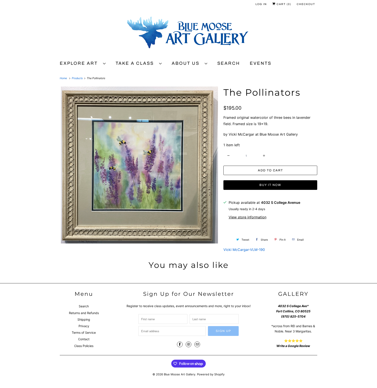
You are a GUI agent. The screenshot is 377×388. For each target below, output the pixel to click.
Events (260, 63)
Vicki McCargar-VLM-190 (244, 249)
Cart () (283, 4)
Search (228, 63)
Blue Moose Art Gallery (179, 374)
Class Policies (83, 346)
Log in (261, 4)
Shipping (83, 319)
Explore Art (80, 63)
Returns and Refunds (84, 313)
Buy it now (270, 185)
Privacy (84, 326)
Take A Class (136, 63)
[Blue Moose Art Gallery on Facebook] (180, 344)
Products (77, 78)
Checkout (306, 4)
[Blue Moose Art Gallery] (188, 34)
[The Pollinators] (139, 165)
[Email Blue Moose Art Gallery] (197, 344)
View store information (247, 217)
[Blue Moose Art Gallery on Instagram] (188, 344)
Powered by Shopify (210, 374)
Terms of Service (84, 332)
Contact (83, 339)
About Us (187, 63)
